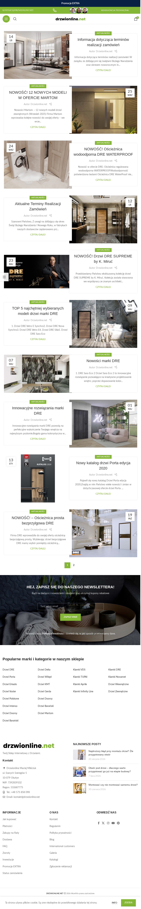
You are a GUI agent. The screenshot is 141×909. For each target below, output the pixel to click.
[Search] (15, 18)
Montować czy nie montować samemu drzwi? (113, 784)
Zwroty (6, 853)
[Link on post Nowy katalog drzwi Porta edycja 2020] (38, 478)
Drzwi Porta (9, 677)
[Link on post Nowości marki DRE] (38, 374)
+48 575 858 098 (20, 792)
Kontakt (54, 819)
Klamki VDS (79, 670)
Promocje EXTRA (12, 866)
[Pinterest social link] (118, 823)
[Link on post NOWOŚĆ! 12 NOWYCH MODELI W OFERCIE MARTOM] (103, 110)
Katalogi (54, 860)
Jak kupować (9, 819)
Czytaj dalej (103, 70)
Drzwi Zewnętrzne (118, 691)
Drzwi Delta (44, 670)
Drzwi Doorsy (10, 713)
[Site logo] (70, 19)
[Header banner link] (70, 3)
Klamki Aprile (80, 684)
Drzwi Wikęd (45, 677)
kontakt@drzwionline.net (27, 797)
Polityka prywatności (60, 833)
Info (115, 903)
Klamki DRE (114, 670)
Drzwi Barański (10, 721)
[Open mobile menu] (6, 18)
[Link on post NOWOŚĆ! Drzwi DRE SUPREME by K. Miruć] (38, 271)
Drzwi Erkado (10, 684)
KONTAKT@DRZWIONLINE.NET (18, 10)
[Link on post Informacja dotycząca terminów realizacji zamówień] (38, 55)
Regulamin (55, 826)
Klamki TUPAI (80, 677)
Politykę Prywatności (53, 634)
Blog (52, 839)
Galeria (53, 853)
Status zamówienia (12, 873)
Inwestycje (8, 860)
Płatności (7, 826)
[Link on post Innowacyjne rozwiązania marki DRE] (103, 424)
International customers (62, 846)
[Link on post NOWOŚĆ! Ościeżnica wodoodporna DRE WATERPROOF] (38, 164)
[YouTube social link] (113, 823)
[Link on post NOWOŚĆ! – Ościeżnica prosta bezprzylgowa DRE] (103, 533)
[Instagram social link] (108, 823)
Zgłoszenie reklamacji (61, 866)
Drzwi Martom (45, 713)
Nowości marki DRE (103, 361)
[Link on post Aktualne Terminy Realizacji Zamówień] (103, 219)
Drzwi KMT (44, 684)
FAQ (5, 846)
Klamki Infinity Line (83, 691)
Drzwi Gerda (44, 691)
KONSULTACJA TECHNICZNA (115, 10)
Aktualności (103, 33)
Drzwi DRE (8, 670)
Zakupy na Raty (11, 833)
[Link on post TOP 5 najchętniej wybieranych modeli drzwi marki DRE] (103, 324)
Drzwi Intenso (10, 706)
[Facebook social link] (99, 823)
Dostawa (7, 839)
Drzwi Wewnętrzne (118, 684)
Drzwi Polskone (11, 699)
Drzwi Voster (9, 691)
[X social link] (103, 823)
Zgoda (128, 903)
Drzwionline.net (104, 51)
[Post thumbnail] (79, 755)
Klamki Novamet (117, 677)
